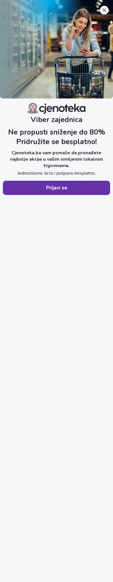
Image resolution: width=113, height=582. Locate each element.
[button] (56, 188)
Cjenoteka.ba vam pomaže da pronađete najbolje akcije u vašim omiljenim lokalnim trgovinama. (56, 159)
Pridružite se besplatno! (56, 142)
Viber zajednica (57, 120)
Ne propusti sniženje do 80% (56, 132)
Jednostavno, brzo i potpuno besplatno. (56, 173)
